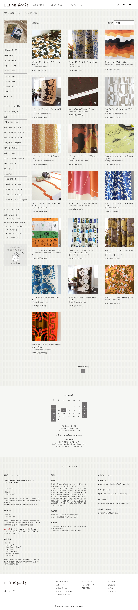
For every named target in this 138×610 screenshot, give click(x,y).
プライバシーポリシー (63, 594)
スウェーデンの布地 (31, 13)
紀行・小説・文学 (10, 163)
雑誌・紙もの (8, 169)
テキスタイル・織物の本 (12, 143)
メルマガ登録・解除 (88, 585)
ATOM (88, 588)
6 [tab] (22, 43)
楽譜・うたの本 (9, 153)
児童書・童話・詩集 (11, 122)
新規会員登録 (112, 585)
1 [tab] (6, 43)
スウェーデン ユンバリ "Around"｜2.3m (82, 203)
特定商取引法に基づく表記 (64, 591)
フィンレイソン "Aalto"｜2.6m (115, 62)
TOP (5, 13)
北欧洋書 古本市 (9, 81)
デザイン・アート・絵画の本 (14, 158)
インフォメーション (77, 5)
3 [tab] (12, 43)
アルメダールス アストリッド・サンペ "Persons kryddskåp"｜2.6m (82, 251)
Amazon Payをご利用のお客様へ (14, 222)
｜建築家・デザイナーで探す (14, 189)
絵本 (5, 117)
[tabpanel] (15, 31)
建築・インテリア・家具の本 (14, 132)
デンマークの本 (9, 71)
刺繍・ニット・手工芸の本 (13, 138)
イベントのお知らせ (10, 230)
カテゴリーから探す (57, 5)
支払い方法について (62, 588)
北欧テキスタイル (15, 13)
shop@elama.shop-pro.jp (73, 435)
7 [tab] (25, 43)
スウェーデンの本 (10, 66)
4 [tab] (16, 43)
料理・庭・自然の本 (11, 148)
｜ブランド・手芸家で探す (13, 194)
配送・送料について (62, 582)
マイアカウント (113, 582)
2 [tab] (9, 43)
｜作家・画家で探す (11, 179)
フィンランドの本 (10, 60)
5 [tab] (19, 43)
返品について (60, 585)
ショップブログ (87, 582)
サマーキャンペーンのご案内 (13, 226)
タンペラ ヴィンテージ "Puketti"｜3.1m (119, 297)
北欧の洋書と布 (38, 5)
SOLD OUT (8, 97)
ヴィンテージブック (11, 112)
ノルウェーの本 (9, 76)
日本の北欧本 (8, 55)
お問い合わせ (112, 591)
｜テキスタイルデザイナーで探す (15, 200)
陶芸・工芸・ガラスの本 (12, 127)
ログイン (110, 588)
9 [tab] (17, 45)
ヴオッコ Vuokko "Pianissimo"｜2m (81, 109)
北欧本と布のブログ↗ (11, 237)
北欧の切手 (8, 91)
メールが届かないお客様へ (12, 219)
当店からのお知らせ (10, 215)
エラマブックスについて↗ (12, 233)
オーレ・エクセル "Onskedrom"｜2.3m (46, 250)
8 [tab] (14, 45)
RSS (83, 588)
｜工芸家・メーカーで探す (13, 184)
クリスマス (8, 174)
